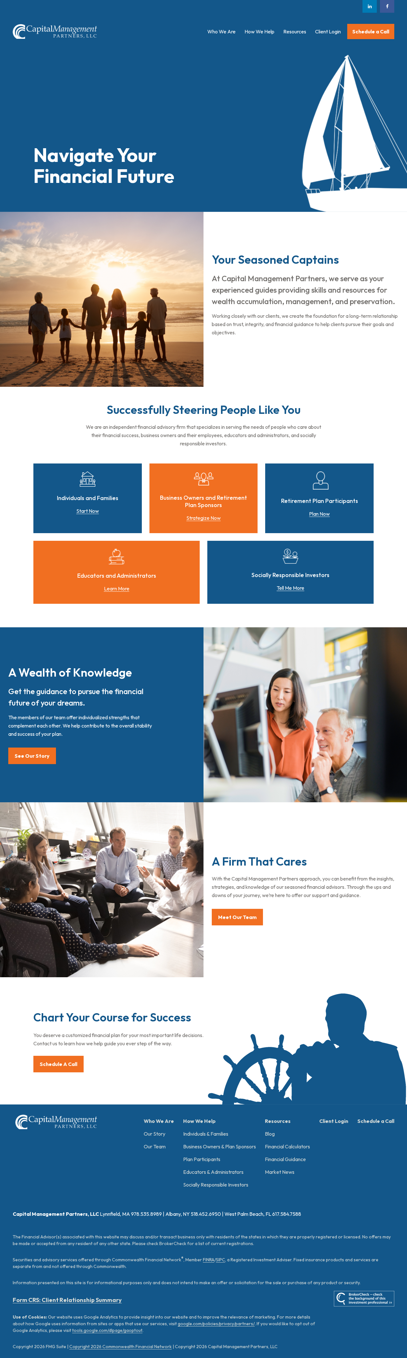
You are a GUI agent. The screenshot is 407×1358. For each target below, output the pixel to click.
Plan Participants (201, 1159)
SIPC (220, 1260)
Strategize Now (203, 518)
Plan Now (319, 514)
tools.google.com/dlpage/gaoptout (107, 1330)
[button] (221, 31)
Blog (270, 1134)
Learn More (116, 588)
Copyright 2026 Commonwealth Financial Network (120, 1346)
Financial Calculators (287, 1146)
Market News (279, 1172)
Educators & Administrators (213, 1172)
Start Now (87, 511)
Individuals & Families (205, 1134)
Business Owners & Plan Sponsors (219, 1146)
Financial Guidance (285, 1159)
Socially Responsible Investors (215, 1184)
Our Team (155, 1146)
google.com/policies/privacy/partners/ (216, 1324)
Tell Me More (290, 588)
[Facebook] (387, 6)
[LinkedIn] (369, 6)
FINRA (208, 1260)
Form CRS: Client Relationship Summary (67, 1300)
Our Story (154, 1134)
